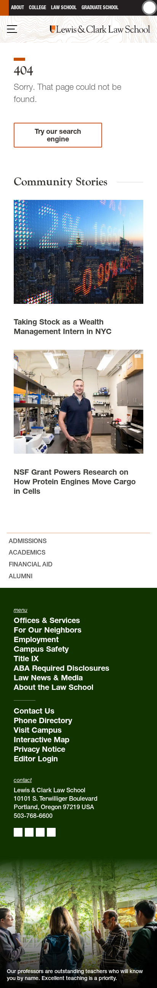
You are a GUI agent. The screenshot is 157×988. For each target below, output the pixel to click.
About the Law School (53, 687)
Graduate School (100, 7)
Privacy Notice (39, 749)
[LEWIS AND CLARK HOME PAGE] (4, 8)
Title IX (26, 658)
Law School (64, 7)
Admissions (27, 541)
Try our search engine (58, 135)
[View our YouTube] (51, 832)
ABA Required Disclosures (61, 668)
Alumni (20, 576)
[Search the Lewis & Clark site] (149, 7)
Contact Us (34, 710)
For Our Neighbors (48, 629)
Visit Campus (38, 730)
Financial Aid (31, 564)
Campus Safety (41, 649)
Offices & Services (47, 620)
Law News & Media (48, 677)
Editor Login (36, 758)
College (37, 7)
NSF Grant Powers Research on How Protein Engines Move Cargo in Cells (75, 481)
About (17, 7)
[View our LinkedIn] (40, 832)
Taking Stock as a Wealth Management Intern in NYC (63, 326)
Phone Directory (43, 720)
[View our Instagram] (29, 832)
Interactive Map (41, 739)
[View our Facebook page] (18, 832)
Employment (36, 639)
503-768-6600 (33, 815)
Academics (27, 552)
